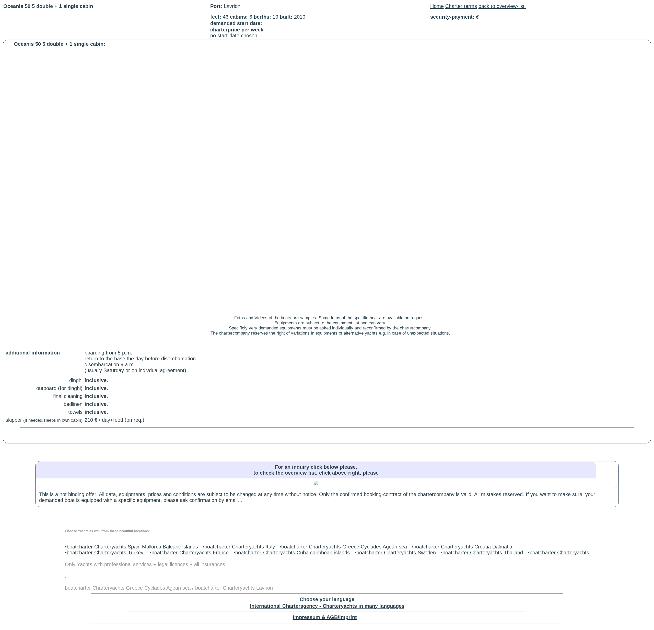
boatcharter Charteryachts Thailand (482, 552)
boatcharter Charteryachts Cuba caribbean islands (292, 552)
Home (437, 6)
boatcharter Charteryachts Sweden (396, 552)
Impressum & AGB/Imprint (325, 617)
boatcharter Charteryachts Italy (239, 546)
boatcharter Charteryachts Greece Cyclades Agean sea (344, 546)
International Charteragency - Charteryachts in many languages (327, 606)
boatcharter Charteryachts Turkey (106, 552)
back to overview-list (502, 6)
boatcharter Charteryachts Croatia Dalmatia (463, 546)
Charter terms (461, 6)
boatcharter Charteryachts (559, 552)
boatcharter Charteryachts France (190, 552)
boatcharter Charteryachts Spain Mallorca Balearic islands (132, 546)
